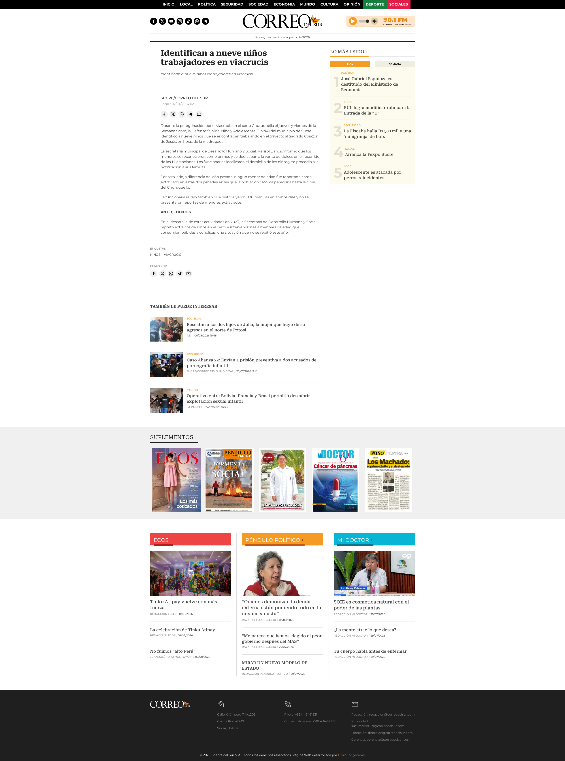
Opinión (352, 4)
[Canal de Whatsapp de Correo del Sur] (197, 21)
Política (207, 4)
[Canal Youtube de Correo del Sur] (171, 21)
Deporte (375, 4)
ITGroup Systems (351, 755)
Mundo (307, 4)
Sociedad (258, 4)
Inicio (169, 4)
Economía (284, 4)
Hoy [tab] (350, 64)
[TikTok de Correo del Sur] (188, 21)
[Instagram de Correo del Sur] (180, 21)
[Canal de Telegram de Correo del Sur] (205, 21)
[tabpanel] (176, 480)
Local (186, 4)
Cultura (329, 4)
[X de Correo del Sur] (162, 21)
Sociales (398, 4)
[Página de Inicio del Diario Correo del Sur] (282, 21)
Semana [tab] (395, 64)
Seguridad (232, 4)
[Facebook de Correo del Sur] (153, 21)
